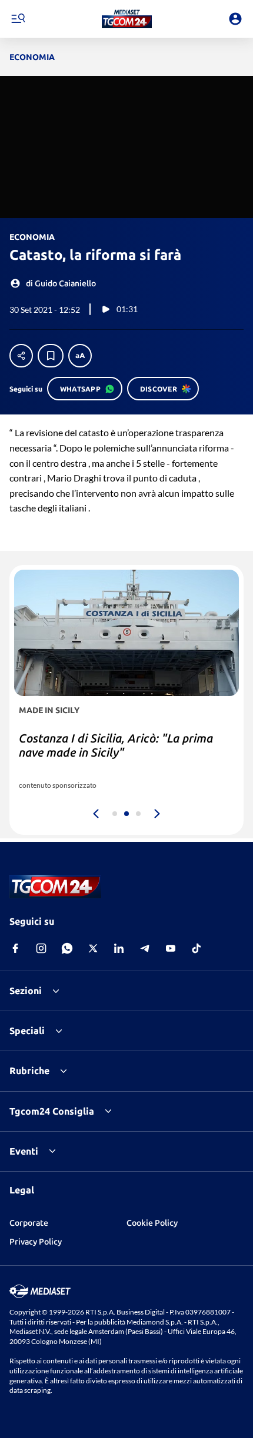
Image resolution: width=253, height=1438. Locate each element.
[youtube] (171, 948)
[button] (127, 18)
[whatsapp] (67, 948)
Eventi (23, 1151)
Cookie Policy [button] (152, 1223)
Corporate (28, 1223)
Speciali (27, 1030)
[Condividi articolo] (21, 355)
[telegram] (145, 948)
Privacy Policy (35, 1241)
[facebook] (15, 948)
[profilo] (235, 19)
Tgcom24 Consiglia (51, 1111)
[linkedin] (119, 948)
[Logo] (127, 18)
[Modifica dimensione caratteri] (80, 355)
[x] (93, 948)
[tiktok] (196, 948)
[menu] (17, 19)
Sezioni (25, 990)
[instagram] (41, 948)
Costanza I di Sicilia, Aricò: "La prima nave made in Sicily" (116, 745)
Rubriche (29, 1070)
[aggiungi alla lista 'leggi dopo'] (51, 355)
